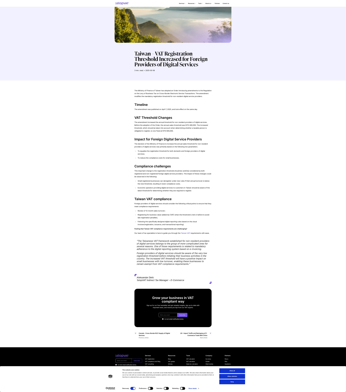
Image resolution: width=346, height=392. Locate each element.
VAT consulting (149, 364)
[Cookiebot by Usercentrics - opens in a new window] (110, 388)
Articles (170, 364)
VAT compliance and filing (152, 361)
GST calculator (190, 361)
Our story (208, 359)
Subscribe (182, 315)
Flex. (226, 361)
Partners (217, 3)
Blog (169, 359)
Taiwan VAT (185, 233)
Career (207, 361)
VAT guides (171, 361)
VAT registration (149, 359)
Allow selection (232, 376)
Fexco (226, 359)
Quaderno (228, 364)
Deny (232, 382)
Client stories (209, 364)
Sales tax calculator (192, 364)
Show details (192, 388)
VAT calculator (190, 359)
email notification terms (176, 319)
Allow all (232, 370)
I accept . (174, 319)
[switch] (150, 388)
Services (181, 3)
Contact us (226, 3)
